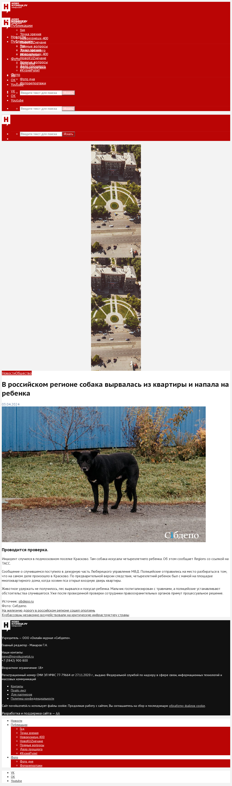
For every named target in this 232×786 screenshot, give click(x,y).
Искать (68, 93)
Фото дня (27, 79)
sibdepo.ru (26, 601)
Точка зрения (30, 34)
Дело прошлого (33, 66)
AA (58, 713)
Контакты (17, 686)
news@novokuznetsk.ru (18, 656)
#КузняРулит (30, 70)
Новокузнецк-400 (34, 38)
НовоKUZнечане (33, 42)
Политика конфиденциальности (32, 698)
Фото (15, 59)
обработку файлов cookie (187, 706)
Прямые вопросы (34, 46)
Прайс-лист (18, 690)
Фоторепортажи (33, 83)
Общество (23, 373)
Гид (22, 46)
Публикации (22, 41)
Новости (18, 37)
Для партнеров (21, 694)
